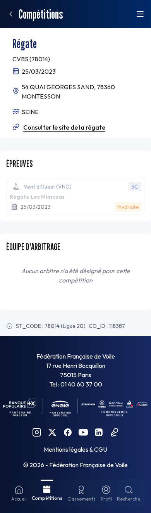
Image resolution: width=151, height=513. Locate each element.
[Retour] (10, 14)
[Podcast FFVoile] (114, 432)
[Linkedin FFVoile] (99, 432)
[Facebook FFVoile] (68, 432)
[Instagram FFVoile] (37, 432)
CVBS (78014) (31, 59)
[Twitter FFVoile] (52, 432)
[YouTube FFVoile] (83, 432)
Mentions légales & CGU (75, 449)
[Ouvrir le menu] (140, 14)
